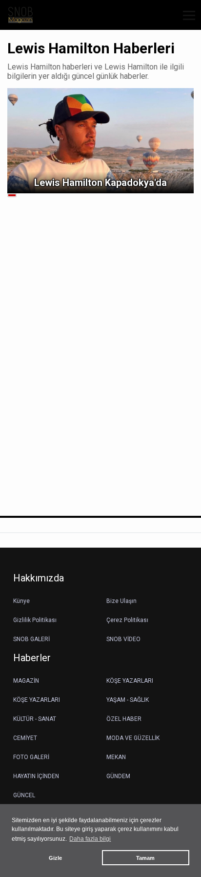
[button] (185, 21)
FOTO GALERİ (31, 757)
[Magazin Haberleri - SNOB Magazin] (20, 14)
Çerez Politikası (127, 620)
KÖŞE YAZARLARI (129, 680)
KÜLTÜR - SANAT (34, 718)
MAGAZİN (26, 680)
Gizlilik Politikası (35, 620)
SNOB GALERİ (31, 639)
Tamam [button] (145, 858)
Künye (21, 601)
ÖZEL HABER (123, 718)
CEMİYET (25, 738)
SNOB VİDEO (123, 639)
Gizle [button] (55, 858)
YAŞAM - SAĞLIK (127, 699)
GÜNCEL (24, 795)
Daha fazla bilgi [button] (90, 838)
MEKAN (116, 757)
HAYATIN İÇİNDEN (36, 776)
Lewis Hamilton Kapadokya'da (100, 182)
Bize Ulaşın (121, 601)
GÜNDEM (118, 776)
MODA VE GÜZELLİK (133, 738)
